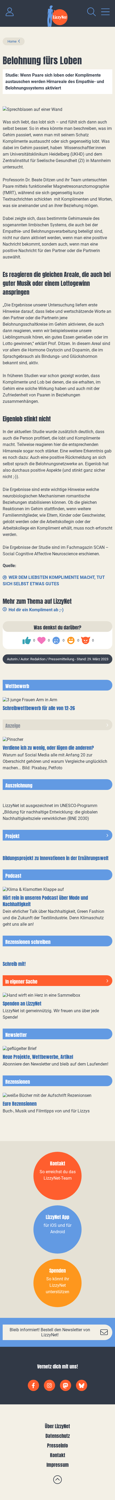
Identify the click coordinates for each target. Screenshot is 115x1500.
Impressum (58, 1464)
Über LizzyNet (57, 1426)
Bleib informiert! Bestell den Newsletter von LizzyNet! (50, 1332)
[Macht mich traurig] (56, 640)
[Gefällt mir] (26, 640)
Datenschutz (57, 1435)
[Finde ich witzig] (71, 640)
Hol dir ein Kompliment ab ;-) (36, 609)
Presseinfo (57, 1445)
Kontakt (57, 1455)
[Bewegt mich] (41, 640)
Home (12, 41)
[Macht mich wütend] (85, 640)
